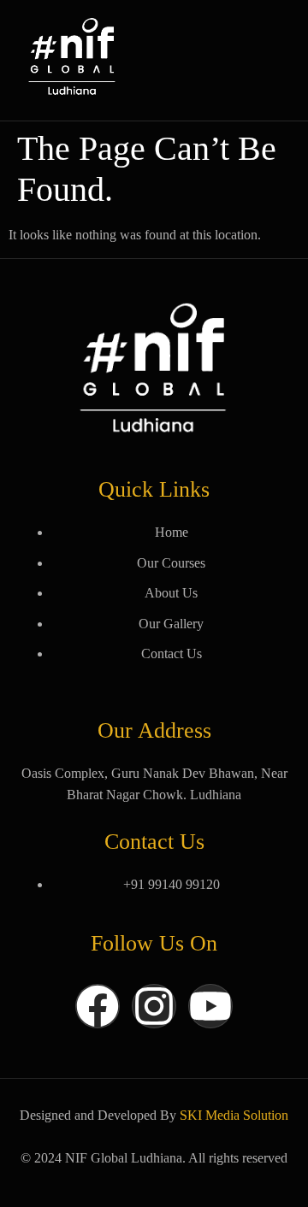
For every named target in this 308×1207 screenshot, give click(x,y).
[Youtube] (210, 1006)
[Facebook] (97, 1006)
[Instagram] (154, 1006)
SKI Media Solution (234, 1115)
